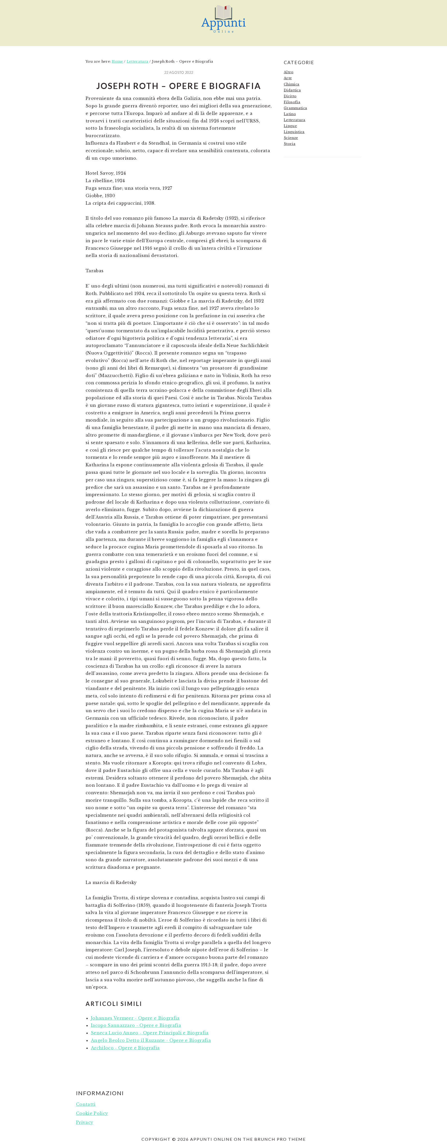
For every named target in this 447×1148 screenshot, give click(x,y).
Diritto (290, 96)
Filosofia (292, 102)
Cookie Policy (92, 1113)
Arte (288, 78)
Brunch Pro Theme (280, 1139)
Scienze (291, 138)
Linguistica (294, 132)
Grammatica (295, 108)
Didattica (292, 90)
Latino (290, 114)
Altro (289, 72)
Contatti (86, 1104)
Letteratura (295, 120)
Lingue (290, 126)
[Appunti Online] (223, 35)
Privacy (84, 1122)
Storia (289, 144)
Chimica (291, 84)
